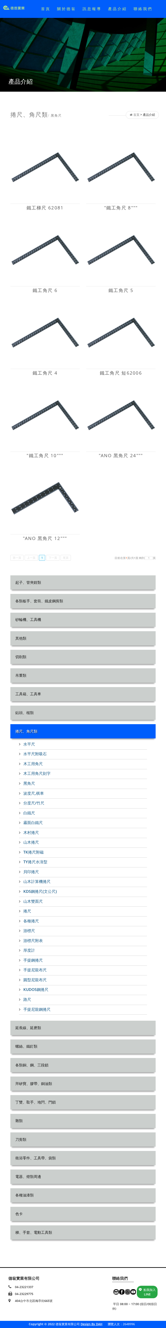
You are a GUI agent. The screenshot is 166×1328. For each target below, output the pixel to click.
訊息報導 (92, 8)
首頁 (46, 8)
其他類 (20, 638)
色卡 (19, 1213)
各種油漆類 (24, 1195)
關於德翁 (66, 8)
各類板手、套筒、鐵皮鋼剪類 (39, 600)
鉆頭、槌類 (24, 712)
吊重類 (20, 675)
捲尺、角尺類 (26, 731)
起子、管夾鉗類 (28, 582)
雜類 (19, 1120)
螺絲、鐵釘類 (26, 1046)
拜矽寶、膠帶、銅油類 (33, 1083)
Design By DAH (91, 1324)
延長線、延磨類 (28, 1027)
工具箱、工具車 (28, 693)
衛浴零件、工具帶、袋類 (35, 1157)
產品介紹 (117, 8)
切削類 (20, 656)
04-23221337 (24, 1287)
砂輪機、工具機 (28, 619)
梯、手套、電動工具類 (33, 1232)
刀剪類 (20, 1139)
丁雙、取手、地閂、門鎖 (35, 1102)
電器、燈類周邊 (28, 1176)
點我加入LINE (150, 1292)
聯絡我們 (143, 8)
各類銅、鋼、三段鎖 (31, 1065)
